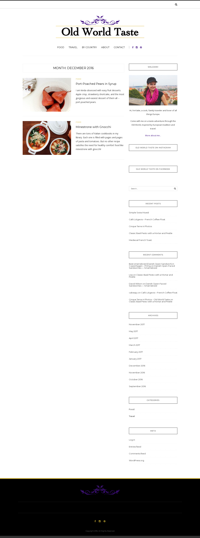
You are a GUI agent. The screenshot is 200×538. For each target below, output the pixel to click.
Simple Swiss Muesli (139, 212)
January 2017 (135, 359)
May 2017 (133, 331)
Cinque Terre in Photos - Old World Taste (149, 299)
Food (60, 47)
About (105, 47)
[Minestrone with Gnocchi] (47, 137)
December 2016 (137, 365)
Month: (73, 68)
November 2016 (137, 372)
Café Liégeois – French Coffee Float (147, 219)
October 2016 (136, 379)
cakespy (133, 292)
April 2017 (133, 338)
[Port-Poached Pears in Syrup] (47, 94)
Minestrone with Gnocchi (93, 127)
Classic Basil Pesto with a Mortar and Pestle (150, 233)
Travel (73, 47)
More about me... (153, 135)
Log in (132, 440)
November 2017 (137, 324)
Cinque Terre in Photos (140, 226)
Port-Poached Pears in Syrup (96, 84)
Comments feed (137, 453)
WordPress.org (136, 460)
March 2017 (134, 345)
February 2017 (136, 352)
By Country (89, 47)
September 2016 (137, 386)
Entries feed (135, 446)
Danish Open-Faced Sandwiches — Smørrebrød (152, 267)
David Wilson (135, 283)
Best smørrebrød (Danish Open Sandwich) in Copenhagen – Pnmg (151, 265)
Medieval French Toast (140, 240)
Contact (119, 47)
